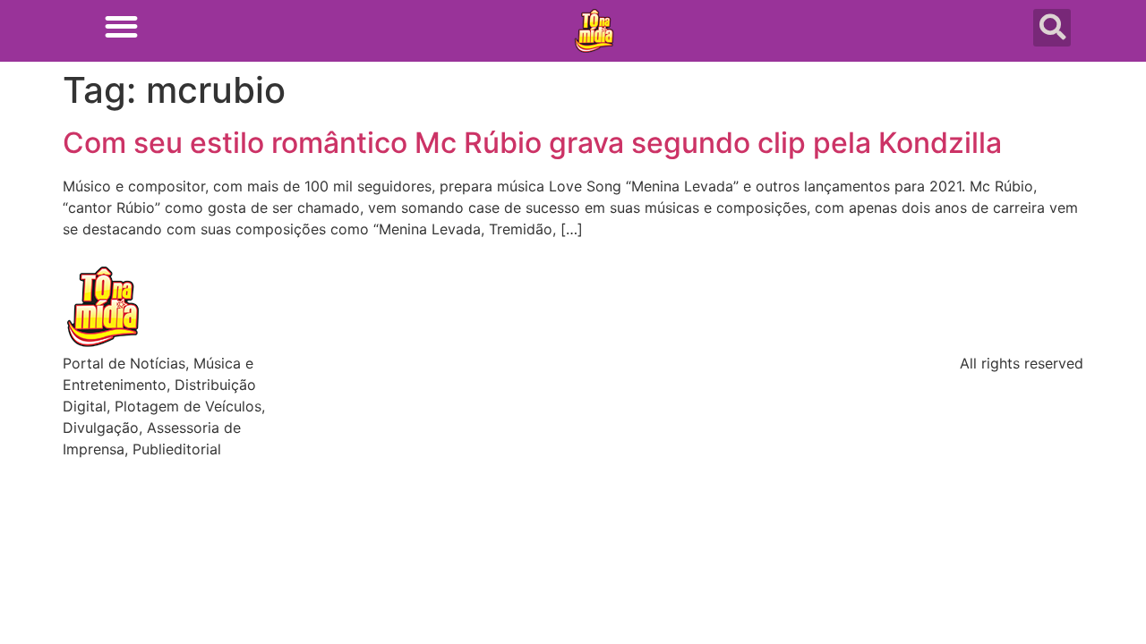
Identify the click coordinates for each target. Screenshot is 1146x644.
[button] (121, 26)
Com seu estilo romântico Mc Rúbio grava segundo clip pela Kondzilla (532, 142)
